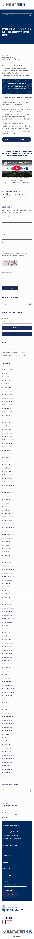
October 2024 (8, 447)
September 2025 (9, 408)
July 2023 (7, 499)
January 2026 (8, 394)
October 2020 (8, 615)
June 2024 (7, 461)
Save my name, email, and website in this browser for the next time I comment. (14, 254)
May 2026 (7, 380)
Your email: (5, 318)
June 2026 (7, 377)
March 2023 (7, 513)
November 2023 (9, 485)
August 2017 (8, 730)
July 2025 (7, 415)
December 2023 (9, 482)
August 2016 (8, 769)
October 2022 (8, 531)
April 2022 (7, 552)
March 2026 (7, 387)
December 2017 (9, 720)
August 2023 (8, 496)
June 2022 (7, 545)
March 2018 (7, 713)
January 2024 (8, 478)
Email (4, 234)
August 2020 (8, 622)
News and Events (14, 59)
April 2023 (7, 510)
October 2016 (8, 762)
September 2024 (9, 450)
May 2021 (7, 590)
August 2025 (8, 412)
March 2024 (7, 471)
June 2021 (7, 587)
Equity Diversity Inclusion (10, 349)
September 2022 (9, 534)
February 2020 (8, 643)
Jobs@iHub (24, 352)
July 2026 (7, 373)
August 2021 (8, 580)
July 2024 (7, 457)
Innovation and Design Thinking (11, 352)
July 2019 (7, 667)
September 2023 (9, 492)
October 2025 (8, 405)
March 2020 (7, 639)
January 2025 (8, 436)
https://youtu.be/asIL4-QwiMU (18, 182)
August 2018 (8, 699)
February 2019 (8, 681)
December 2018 (9, 688)
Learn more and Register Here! (17, 140)
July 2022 (7, 541)
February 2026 (8, 391)
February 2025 (8, 433)
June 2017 (7, 734)
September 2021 (9, 576)
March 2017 (7, 744)
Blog (13, 58)
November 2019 (9, 653)
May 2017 (7, 737)
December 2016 (9, 755)
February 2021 (8, 601)
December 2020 (9, 608)
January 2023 (8, 520)
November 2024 (9, 443)
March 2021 (7, 597)
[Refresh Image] (20, 261)
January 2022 (8, 562)
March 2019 (7, 678)
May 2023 (7, 506)
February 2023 (8, 517)
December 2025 (9, 398)
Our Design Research (19, 355)
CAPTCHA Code (6, 272)
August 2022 (8, 538)
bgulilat (12, 54)
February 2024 (8, 475)
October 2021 (8, 573)
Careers (5, 852)
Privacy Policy (7, 868)
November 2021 (9, 569)
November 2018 (9, 692)
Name (4, 226)
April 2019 (7, 674)
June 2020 (7, 629)
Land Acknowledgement (10, 835)
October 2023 (8, 489)
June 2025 (7, 419)
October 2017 (8, 727)
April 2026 (7, 384)
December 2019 (9, 650)
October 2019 (8, 657)
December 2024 (9, 440)
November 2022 (9, 527)
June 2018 (7, 702)
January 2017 (8, 751)
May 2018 (7, 706)
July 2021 (7, 583)
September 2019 (9, 660)
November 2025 (9, 401)
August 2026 (8, 370)
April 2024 (7, 468)
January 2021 (8, 604)
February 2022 (8, 559)
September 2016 (9, 765)
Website (4, 243)
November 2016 (9, 758)
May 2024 (7, 464)
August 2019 (8, 664)
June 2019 (7, 671)
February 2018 (8, 716)
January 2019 (8, 685)
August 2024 (8, 454)
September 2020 (9, 618)
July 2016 (7, 772)
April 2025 (7, 426)
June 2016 (7, 776)
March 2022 (7, 555)
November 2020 (9, 611)
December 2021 (9, 566)
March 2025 (7, 429)
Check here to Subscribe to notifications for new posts (16, 280)
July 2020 (7, 625)
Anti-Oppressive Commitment (12, 838)
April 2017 (7, 741)
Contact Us (6, 855)
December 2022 (9, 524)
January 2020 (8, 646)
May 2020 (7, 632)
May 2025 (7, 422)
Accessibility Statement (10, 832)
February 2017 (8, 748)
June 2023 (7, 503)
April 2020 (7, 636)
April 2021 (7, 594)
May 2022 (7, 548)
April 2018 (7, 709)
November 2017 (9, 723)
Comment (5, 217)
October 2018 (8, 695)
